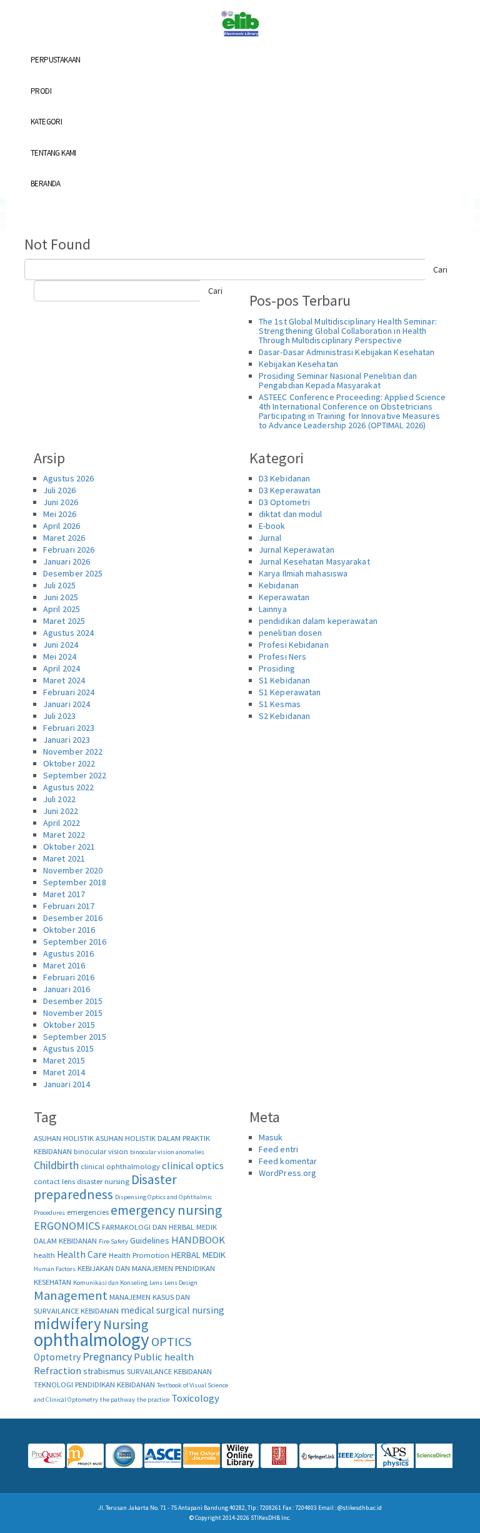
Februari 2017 (68, 906)
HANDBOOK (198, 1240)
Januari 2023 (66, 739)
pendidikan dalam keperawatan (318, 620)
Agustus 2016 (68, 953)
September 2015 (74, 1036)
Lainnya (273, 609)
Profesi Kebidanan (294, 644)
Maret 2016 (64, 965)
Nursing (125, 1324)
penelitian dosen (290, 632)
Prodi (41, 91)
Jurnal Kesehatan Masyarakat (314, 561)
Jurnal (270, 537)
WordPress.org (287, 1173)
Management (71, 1295)
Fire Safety (113, 1241)
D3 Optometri (284, 502)
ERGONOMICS (67, 1226)
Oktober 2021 (69, 846)
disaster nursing (103, 1181)
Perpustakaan (56, 59)
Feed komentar (288, 1161)
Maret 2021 (64, 858)
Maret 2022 (64, 834)
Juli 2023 (59, 715)
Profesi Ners (282, 656)
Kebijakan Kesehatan (298, 363)
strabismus (104, 1371)
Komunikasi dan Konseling (110, 1283)
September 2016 (74, 941)
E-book (272, 525)
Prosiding (277, 668)
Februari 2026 (68, 549)
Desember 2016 (72, 917)
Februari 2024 (68, 692)
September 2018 (74, 882)
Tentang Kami (53, 153)
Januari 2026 (66, 561)
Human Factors (55, 1269)
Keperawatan (284, 597)
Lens (155, 1283)
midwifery (67, 1324)
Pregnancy (107, 1356)
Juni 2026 (60, 502)
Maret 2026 (64, 537)
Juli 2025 (59, 585)
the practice (153, 1399)
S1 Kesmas (280, 704)
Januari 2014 (66, 1084)
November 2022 (72, 751)
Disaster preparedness (105, 1187)
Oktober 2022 (69, 763)
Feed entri (278, 1149)
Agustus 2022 (68, 787)
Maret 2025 (64, 620)
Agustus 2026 (68, 478)
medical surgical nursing (172, 1310)
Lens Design (181, 1283)
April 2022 (61, 822)
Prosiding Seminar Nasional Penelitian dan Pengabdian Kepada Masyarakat (338, 380)
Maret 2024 (64, 680)
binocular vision (101, 1151)
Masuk (271, 1137)
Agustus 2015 (68, 1048)
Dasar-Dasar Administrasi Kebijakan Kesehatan (346, 352)
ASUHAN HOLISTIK (64, 1138)
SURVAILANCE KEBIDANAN (169, 1371)
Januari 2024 (66, 704)
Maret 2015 (64, 1060)
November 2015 (72, 1012)
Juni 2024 (60, 644)
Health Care (82, 1254)
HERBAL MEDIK (198, 1254)
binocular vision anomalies (167, 1152)
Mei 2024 (59, 656)
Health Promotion (139, 1255)
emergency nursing (166, 1210)
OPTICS (171, 1341)
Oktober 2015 (69, 1024)
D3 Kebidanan (284, 478)
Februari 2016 (68, 977)
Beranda (46, 183)
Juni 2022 (60, 811)
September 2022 (74, 775)
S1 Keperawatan (290, 692)
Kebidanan (279, 585)
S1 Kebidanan (284, 680)
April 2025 (61, 609)
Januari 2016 (66, 989)
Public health (164, 1357)
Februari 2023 (68, 727)
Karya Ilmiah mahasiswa (303, 573)
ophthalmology (91, 1339)
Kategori (46, 121)
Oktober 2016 (69, 929)
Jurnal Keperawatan (296, 549)
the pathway (117, 1399)
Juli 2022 (59, 799)
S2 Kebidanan (284, 715)
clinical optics (193, 1165)
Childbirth (56, 1165)
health (44, 1255)
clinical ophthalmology (120, 1166)
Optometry (57, 1357)
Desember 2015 (72, 1001)
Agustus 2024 (68, 632)
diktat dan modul (290, 514)
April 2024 (61, 668)
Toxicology (195, 1398)
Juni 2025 (60, 597)
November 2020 (72, 870)
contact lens (54, 1181)
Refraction (57, 1370)
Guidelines (149, 1240)
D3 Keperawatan (290, 490)
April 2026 (61, 525)
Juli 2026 (59, 490)
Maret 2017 (64, 894)
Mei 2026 (59, 514)
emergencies (88, 1212)
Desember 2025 (72, 573)
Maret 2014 (64, 1072)
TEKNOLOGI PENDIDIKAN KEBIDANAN (94, 1384)
